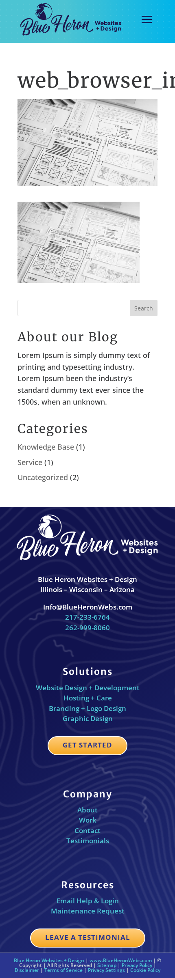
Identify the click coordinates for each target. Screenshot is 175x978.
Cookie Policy (145, 970)
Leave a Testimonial (87, 937)
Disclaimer (27, 970)
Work (87, 820)
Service (30, 462)
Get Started (87, 745)
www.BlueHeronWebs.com (121, 960)
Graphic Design (88, 718)
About (87, 809)
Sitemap (106, 965)
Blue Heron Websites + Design (49, 960)
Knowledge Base (46, 447)
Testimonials (87, 840)
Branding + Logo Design (87, 708)
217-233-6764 (87, 617)
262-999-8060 (87, 627)
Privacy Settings (106, 970)
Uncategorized (43, 477)
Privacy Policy (137, 965)
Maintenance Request (88, 911)
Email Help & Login (88, 900)
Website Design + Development (88, 687)
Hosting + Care (87, 697)
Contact (87, 830)
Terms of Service (63, 970)
